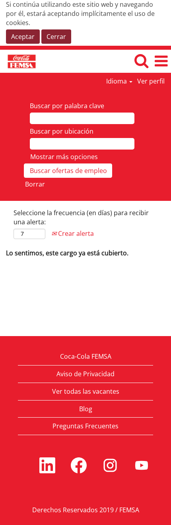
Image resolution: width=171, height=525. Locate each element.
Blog (85, 408)
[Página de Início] (18, 61)
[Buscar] (141, 61)
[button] (161, 61)
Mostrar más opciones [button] (64, 156)
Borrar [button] (35, 184)
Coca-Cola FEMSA (85, 356)
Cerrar (56, 36)
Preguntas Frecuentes (85, 426)
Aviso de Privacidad (85, 373)
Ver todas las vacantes (85, 391)
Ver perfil (151, 81)
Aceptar (23, 36)
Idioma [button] (117, 81)
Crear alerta (75, 233)
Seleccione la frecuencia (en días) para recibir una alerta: (81, 217)
